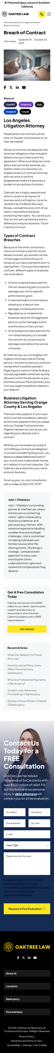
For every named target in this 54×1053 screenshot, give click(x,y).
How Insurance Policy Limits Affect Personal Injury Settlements (24, 669)
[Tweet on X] (11, 88)
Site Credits (40, 1045)
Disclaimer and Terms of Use (26, 1040)
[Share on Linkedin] (17, 88)
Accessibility (14, 1045)
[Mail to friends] (24, 88)
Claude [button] (25, 111)
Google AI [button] (11, 111)
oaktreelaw (10, 41)
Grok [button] (39, 104)
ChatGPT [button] (10, 104)
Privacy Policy (26, 1036)
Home (6, 22)
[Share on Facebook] (5, 88)
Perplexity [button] (26, 104)
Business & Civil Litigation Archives (24, 22)
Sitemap (27, 1045)
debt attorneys (26, 794)
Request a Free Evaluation (25, 908)
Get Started (27, 629)
